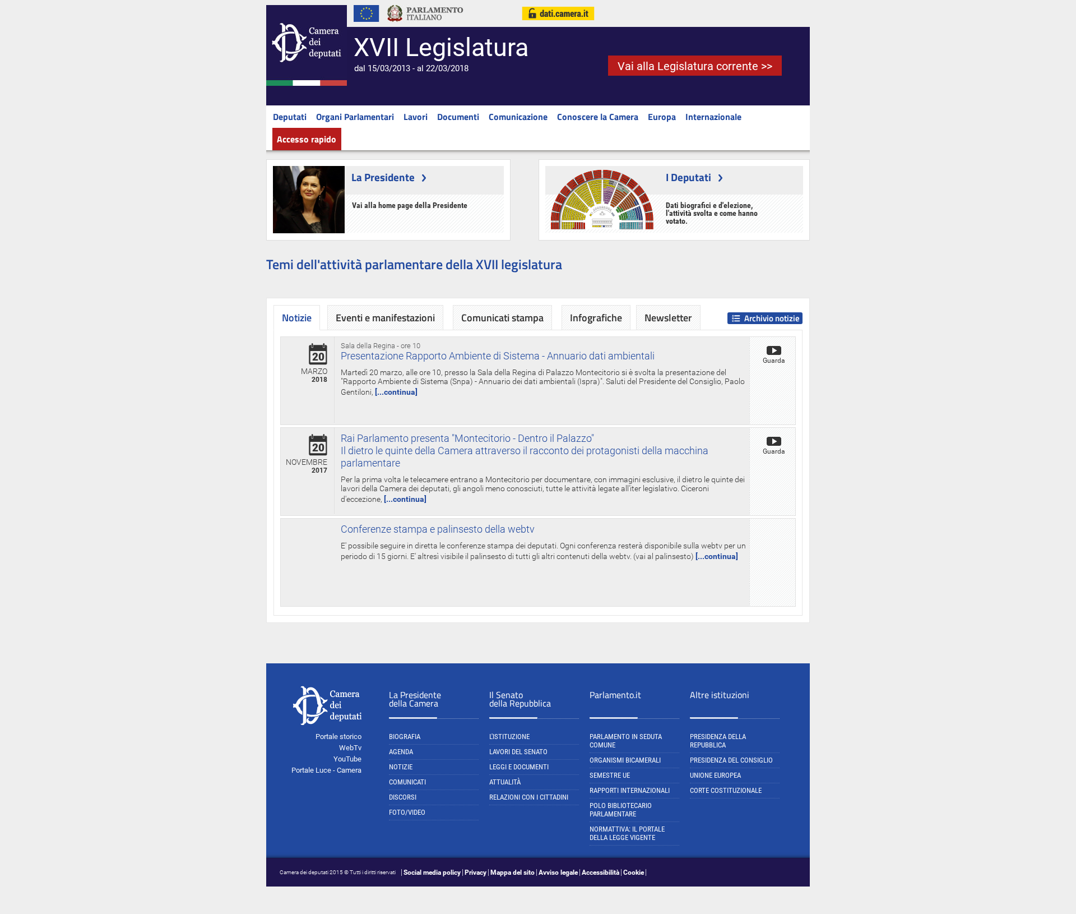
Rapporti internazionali (630, 790)
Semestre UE (610, 775)
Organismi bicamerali (625, 760)
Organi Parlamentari (355, 116)
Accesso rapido (306, 139)
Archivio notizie (772, 318)
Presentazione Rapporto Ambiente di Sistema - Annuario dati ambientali (498, 356)
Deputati (290, 116)
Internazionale (713, 116)
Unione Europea (715, 775)
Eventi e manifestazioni (385, 318)
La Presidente (383, 177)
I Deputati (688, 177)
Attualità (505, 782)
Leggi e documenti (519, 767)
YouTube (347, 759)
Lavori (416, 116)
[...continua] (396, 391)
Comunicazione (518, 116)
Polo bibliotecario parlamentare (621, 809)
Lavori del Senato (518, 751)
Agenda (401, 751)
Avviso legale (558, 872)
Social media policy (432, 872)
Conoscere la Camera (597, 116)
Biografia (404, 736)
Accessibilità (600, 872)
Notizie (400, 767)
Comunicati (407, 782)
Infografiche (596, 318)
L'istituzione (509, 736)
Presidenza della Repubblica (718, 740)
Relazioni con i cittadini (528, 797)
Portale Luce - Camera (326, 770)
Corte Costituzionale (726, 790)
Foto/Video (407, 812)
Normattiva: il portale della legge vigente (627, 833)
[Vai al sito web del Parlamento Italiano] (425, 25)
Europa (662, 116)
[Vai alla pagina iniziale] (306, 83)
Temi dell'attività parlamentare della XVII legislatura (414, 264)
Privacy (475, 872)
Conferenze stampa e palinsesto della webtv (438, 529)
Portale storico (338, 736)
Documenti (458, 116)
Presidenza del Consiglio (731, 760)
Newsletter (668, 318)
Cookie (633, 872)
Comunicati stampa (502, 318)
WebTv (350, 748)
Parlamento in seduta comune (626, 740)
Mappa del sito (512, 872)
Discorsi (402, 797)
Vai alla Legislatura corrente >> (695, 66)
